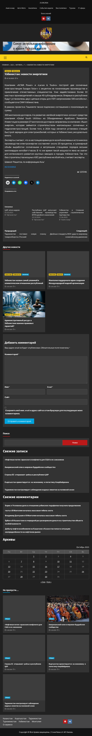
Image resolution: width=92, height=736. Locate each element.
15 (34, 566)
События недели (46, 8)
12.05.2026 (53, 286)
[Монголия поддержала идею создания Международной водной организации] (68, 264)
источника (10, 166)
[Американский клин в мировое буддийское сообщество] (68, 608)
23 (46, 571)
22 (34, 571)
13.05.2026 (9, 286)
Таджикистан (35, 718)
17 (58, 566)
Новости (7, 71)
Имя (7, 387)
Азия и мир (10, 8)
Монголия (52, 274)
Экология (25, 274)
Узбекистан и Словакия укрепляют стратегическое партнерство (71, 212)
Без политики (61, 8)
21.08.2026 (9, 630)
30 (46, 577)
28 (21, 577)
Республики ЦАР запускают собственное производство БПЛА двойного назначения (44, 212)
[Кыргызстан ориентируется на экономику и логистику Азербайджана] (68, 648)
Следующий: (68, 234)
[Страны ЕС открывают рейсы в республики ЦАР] (24, 648)
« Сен (43, 582)
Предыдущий (25, 234)
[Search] (86, 57)
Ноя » (48, 582)
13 (9, 566)
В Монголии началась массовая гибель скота (32, 510)
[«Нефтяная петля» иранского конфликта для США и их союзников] (24, 608)
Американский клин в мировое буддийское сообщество (30, 467)
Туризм (72, 8)
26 (83, 571)
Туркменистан (9, 721)
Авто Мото (21, 8)
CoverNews (56, 732)
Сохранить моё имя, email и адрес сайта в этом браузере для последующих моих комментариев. (44, 412)
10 (58, 561)
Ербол (7, 520)
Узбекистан (15, 71)
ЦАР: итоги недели (12, 210)
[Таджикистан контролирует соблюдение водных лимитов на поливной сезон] (24, 687)
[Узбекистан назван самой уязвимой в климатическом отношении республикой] (24, 264)
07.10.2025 (10, 78)
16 (46, 566)
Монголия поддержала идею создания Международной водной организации (67, 282)
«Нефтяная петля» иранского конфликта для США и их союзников (34, 460)
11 (70, 561)
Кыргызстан (20, 718)
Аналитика (32, 8)
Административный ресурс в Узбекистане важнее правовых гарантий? (19, 323)
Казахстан (8, 718)
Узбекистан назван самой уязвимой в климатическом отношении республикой (24, 282)
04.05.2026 (9, 329)
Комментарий (12, 354)
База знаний (46, 13)
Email (50, 387)
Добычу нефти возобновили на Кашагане (23, 529)
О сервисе (7, 724)
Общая (7, 619)
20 (9, 571)
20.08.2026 (9, 669)
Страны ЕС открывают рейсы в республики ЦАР (27, 475)
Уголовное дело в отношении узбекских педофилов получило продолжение (46, 505)
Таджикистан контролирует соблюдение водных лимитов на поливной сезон (39, 490)
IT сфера (81, 8)
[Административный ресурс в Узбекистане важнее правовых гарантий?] (24, 304)
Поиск (6, 433)
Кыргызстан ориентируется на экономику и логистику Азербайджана (37, 482)
